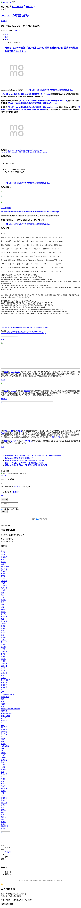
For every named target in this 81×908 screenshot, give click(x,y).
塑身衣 (3, 380)
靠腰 (2, 699)
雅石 (2, 690)
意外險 (3, 678)
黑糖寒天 (4, 711)
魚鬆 (2, 399)
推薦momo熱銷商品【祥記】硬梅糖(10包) (19, 458)
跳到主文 (4, 21)
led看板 (3, 757)
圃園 (2, 819)
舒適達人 (14, 441)
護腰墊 (3, 704)
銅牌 (2, 741)
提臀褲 (3, 828)
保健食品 (4, 663)
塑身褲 (3, 824)
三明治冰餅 (5, 566)
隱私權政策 (51, 880)
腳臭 (2, 559)
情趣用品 (4, 788)
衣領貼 (3, 552)
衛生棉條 (4, 803)
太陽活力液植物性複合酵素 (10, 709)
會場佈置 (4, 732)
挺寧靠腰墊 (5, 697)
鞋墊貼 (3, 583)
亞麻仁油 (4, 666)
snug (2, 339)
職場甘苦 (16, 492)
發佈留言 (4, 511)
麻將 (2, 776)
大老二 (3, 779)
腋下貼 (3, 576)
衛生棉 (6, 441)
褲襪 (2, 772)
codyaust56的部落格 (15, 15)
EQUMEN (4, 826)
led (2, 750)
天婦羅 (3, 609)
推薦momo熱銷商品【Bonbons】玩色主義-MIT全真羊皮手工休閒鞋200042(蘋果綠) (33, 456)
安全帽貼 (4, 571)
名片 (6, 39)
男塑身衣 (27, 391)
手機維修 (4, 798)
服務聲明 (59, 880)
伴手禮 (58, 437)
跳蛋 (2, 793)
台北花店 (4, 734)
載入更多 (4, 499)
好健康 (3, 661)
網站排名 (4, 720)
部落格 (7, 37)
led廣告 (3, 753)
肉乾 (2, 604)
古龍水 (3, 817)
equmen (13, 391)
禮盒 (52, 437)
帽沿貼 (3, 554)
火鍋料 (3, 612)
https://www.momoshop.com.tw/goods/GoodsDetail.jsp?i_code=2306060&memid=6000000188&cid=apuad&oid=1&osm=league (23, 332)
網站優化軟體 (5, 716)
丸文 (5, 399)
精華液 (3, 810)
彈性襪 (3, 769)
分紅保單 (4, 682)
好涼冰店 (4, 569)
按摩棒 (3, 791)
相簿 (6, 34)
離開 (11, 904)
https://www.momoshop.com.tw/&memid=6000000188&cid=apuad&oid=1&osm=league (30, 211)
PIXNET (26, 880)
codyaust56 (4, 475)
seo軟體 (3, 718)
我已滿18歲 (5, 904)
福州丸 (3, 614)
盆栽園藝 (4, 687)
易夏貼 (3, 574)
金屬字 (3, 744)
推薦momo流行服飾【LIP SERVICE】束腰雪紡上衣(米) (24, 463)
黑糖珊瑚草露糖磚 (7, 713)
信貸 (2, 447)
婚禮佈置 (4, 729)
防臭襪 (3, 564)
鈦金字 (3, 755)
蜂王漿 (3, 668)
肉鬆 (2, 595)
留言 (20, 486)
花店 (2, 725)
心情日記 (17, 31)
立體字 (3, 739)
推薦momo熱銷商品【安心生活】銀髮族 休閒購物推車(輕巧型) (26, 465)
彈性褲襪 (4, 774)
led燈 (2, 748)
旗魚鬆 (3, 433)
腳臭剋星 (17, 372)
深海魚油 (4, 673)
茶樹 (2, 812)
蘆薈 (2, 807)
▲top (2, 495)
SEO (2, 722)
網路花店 (4, 727)
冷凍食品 (4, 616)
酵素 (2, 675)
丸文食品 (19, 431)
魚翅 (2, 619)
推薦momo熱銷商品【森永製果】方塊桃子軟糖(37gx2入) (24, 460)
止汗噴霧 (4, 581)
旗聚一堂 (4, 588)
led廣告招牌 (5, 746)
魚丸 (2, 607)
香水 (2, 814)
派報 (2, 737)
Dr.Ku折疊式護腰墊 (7, 694)
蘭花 (2, 692)
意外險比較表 (5, 680)
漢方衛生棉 (28, 441)
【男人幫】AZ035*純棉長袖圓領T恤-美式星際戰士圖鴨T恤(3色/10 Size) (48, 90)
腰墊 (2, 701)
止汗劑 (3, 578)
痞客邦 (15, 486)
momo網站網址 (6, 208)
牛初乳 (3, 671)
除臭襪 (6, 372)
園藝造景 (4, 685)
